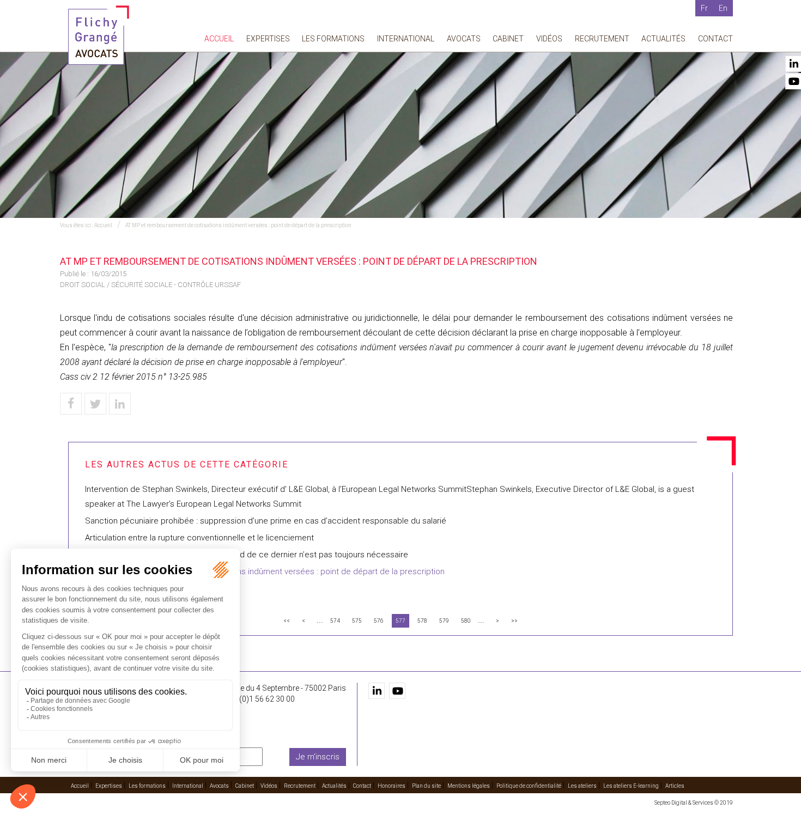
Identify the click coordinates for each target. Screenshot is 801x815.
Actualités (663, 38)
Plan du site (426, 786)
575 (357, 621)
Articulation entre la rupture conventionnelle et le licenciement (199, 538)
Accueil (219, 38)
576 (379, 621)
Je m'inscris (317, 757)
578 (422, 621)
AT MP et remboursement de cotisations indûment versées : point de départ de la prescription (238, 225)
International (405, 38)
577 (400, 621)
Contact (715, 38)
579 (444, 621)
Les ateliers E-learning (631, 786)
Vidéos (549, 38)
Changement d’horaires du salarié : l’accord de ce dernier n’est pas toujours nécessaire (246, 554)
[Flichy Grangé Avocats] (98, 34)
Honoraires (391, 786)
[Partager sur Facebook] (71, 404)
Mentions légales (468, 786)
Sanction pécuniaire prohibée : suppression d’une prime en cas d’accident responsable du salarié (265, 521)
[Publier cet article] (95, 404)
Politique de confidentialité (528, 786)
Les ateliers (582, 786)
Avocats (464, 38)
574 (335, 621)
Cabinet (508, 38)
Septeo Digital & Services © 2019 (693, 803)
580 (466, 621)
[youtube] (397, 691)
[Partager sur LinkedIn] (120, 404)
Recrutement (602, 38)
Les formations (333, 38)
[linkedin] (376, 691)
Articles (674, 786)
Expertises (268, 38)
